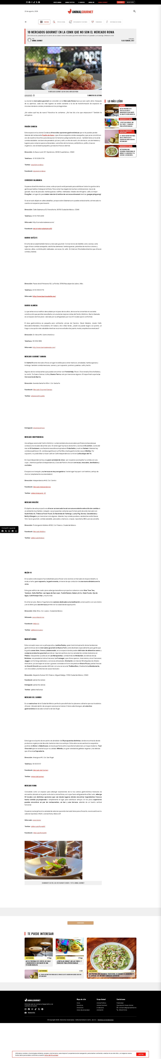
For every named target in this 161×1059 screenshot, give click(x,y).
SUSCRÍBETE (121, 2)
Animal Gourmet (102, 1005)
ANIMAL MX (91, 2)
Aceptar (141, 1054)
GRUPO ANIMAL (57, 2)
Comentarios (80, 923)
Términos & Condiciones (105, 1020)
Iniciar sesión (130, 2)
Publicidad (120, 1003)
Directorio (80, 1007)
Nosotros (80, 1005)
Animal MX (100, 1010)
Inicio (78, 1003)
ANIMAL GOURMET (103, 2)
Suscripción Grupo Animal (125, 1005)
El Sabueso (100, 1007)
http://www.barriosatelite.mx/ (44, 296)
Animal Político (101, 1003)
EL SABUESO (81, 2)
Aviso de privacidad (83, 1010)
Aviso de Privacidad (51, 1055)
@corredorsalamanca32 (42, 229)
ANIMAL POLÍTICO (70, 2)
